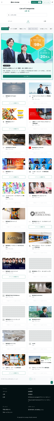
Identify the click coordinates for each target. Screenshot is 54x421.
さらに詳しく (27, 76)
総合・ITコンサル (33, 28)
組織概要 (30, 391)
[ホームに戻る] (15, 2)
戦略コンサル (23, 28)
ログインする (46, 2)
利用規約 (30, 394)
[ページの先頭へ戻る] (52, 382)
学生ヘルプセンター (8, 412)
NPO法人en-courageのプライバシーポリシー (39, 397)
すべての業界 (14, 28)
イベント (10, 21)
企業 (28, 21)
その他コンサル (43, 28)
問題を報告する (6, 409)
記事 (45, 21)
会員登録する (36, 2)
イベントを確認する (14, 103)
